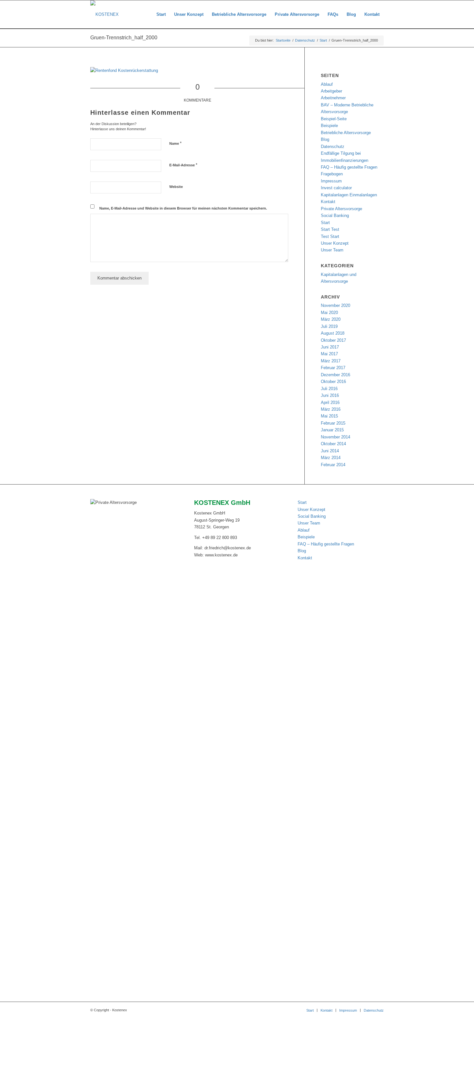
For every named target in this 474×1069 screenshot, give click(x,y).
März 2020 (331, 319)
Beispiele (329, 125)
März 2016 (331, 409)
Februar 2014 (333, 464)
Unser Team (332, 250)
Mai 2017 (329, 353)
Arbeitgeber (331, 91)
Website (176, 187)
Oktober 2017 (333, 340)
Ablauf (327, 84)
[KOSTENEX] (104, 14)
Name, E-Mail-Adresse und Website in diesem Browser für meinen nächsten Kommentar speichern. (183, 208)
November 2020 (335, 305)
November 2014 (335, 437)
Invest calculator (336, 187)
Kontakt (328, 201)
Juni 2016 (330, 395)
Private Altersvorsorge (341, 208)
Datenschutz (332, 146)
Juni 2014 (330, 450)
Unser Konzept (335, 243)
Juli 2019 (329, 326)
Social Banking (335, 215)
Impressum (331, 181)
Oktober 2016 (333, 381)
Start (325, 222)
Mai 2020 (329, 312)
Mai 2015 (329, 416)
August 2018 (332, 333)
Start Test (330, 229)
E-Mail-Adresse (183, 164)
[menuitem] (161, 14)
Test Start (330, 236)
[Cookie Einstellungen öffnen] (48, 1065)
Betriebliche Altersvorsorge (346, 132)
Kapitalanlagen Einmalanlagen (349, 194)
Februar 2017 (333, 367)
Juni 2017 (330, 347)
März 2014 (331, 457)
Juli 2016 (329, 388)
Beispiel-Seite (334, 118)
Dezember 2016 (335, 374)
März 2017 (331, 360)
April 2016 (330, 402)
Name (175, 143)
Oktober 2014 (333, 443)
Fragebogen (332, 174)
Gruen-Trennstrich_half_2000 (123, 37)
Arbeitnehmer (333, 97)
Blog (325, 139)
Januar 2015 (332, 429)
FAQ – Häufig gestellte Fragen (349, 167)
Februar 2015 (333, 423)
